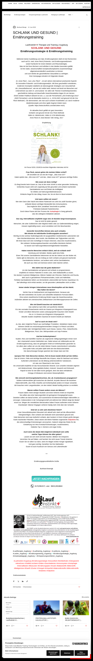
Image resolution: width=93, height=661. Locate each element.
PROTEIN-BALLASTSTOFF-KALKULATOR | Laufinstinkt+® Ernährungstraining (46, 619)
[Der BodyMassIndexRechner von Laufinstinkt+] (17, 607)
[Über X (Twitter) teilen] (18, 581)
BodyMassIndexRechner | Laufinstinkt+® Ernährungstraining (15, 619)
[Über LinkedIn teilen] (23, 581)
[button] (87, 15)
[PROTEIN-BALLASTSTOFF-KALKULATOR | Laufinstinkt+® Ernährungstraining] (46, 607)
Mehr (69, 14)
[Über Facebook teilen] (14, 581)
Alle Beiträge (7, 14)
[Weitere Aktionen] (79, 27)
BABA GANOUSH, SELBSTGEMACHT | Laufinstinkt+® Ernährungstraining (72, 619)
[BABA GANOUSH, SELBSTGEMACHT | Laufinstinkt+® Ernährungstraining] (76, 607)
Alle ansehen (85, 597)
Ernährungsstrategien (19, 14)
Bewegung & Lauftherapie (58, 14)
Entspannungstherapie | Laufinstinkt (38, 14)
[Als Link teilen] (27, 581)
